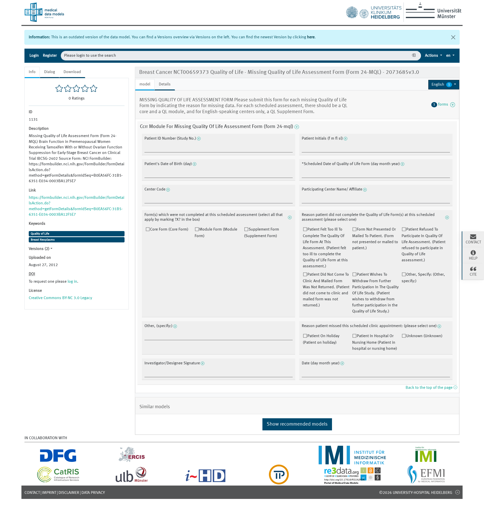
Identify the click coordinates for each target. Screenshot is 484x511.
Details (165, 84)
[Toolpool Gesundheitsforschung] (279, 482)
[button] (443, 84)
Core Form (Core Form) (169, 230)
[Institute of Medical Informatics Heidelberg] (352, 461)
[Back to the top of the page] (457, 492)
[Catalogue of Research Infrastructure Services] (58, 482)
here (311, 37)
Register (50, 56)
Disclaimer (68, 493)
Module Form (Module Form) (216, 233)
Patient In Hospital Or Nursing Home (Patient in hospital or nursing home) (374, 342)
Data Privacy (93, 493)
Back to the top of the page (429, 388)
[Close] (453, 37)
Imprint (49, 493)
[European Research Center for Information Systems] (131, 461)
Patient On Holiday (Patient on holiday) (321, 339)
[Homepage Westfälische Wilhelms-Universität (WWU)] (433, 10)
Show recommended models (297, 424)
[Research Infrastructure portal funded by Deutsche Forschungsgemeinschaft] (58, 461)
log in (72, 282)
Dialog (49, 72)
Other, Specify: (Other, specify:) (423, 278)
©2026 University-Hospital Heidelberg (415, 493)
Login (34, 56)
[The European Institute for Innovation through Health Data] (205, 482)
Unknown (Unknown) (424, 336)
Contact (32, 493)
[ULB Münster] (131, 482)
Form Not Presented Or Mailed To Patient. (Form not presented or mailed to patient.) (375, 239)
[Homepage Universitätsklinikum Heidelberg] (373, 11)
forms (441, 105)
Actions (432, 56)
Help (473, 259)
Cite (473, 275)
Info (32, 72)
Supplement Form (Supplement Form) (261, 233)
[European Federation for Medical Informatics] (426, 482)
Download (72, 72)
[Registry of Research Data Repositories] (352, 482)
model (144, 84)
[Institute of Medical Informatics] (426, 461)
